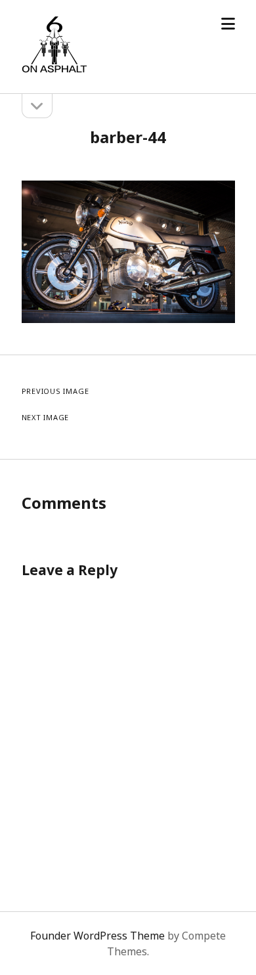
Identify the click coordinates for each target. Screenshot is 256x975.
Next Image (46, 417)
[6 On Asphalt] (54, 69)
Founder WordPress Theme (97, 935)
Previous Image (55, 391)
